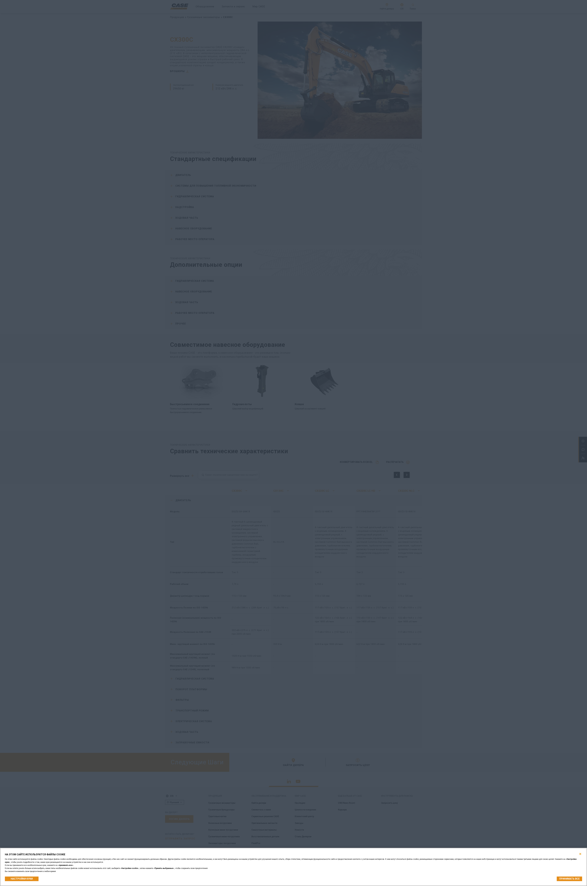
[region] (293, 867)
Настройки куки (22, 878)
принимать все (569, 878)
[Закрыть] (580, 854)
